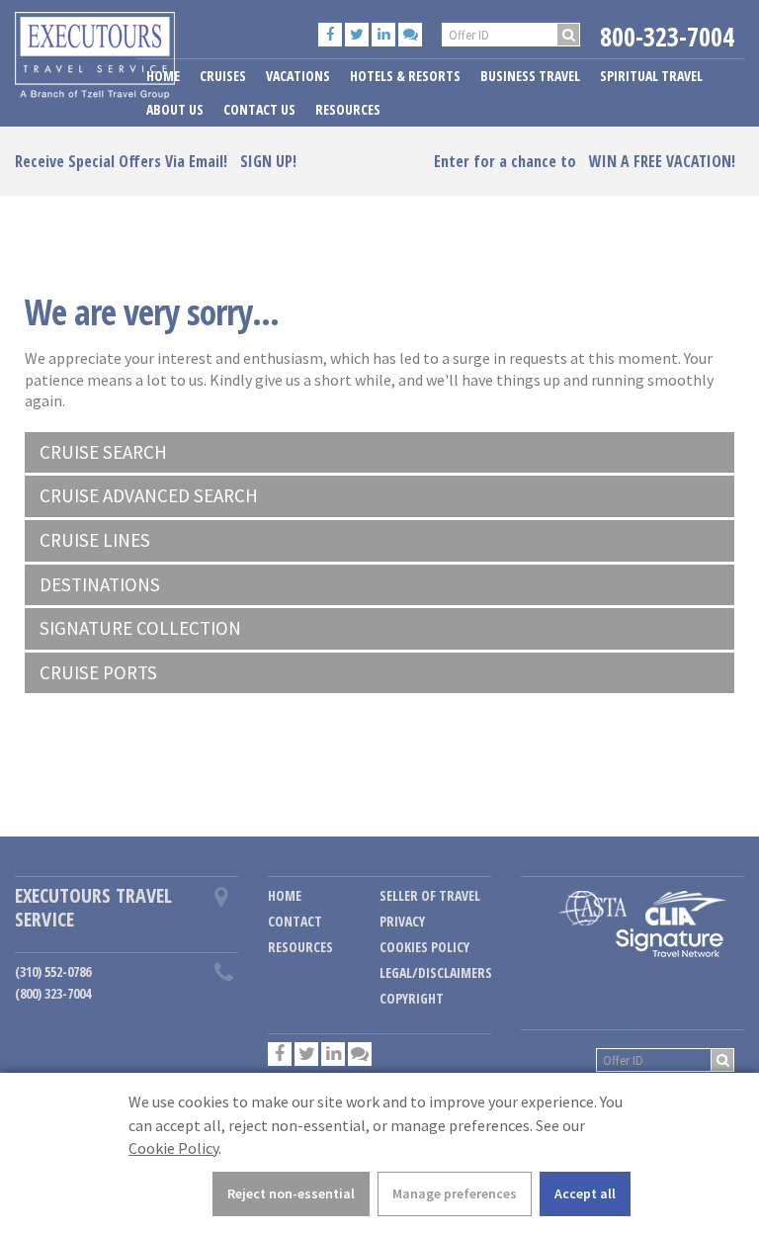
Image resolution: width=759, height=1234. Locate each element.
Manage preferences (454, 1193)
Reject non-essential (291, 1193)
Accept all (585, 1193)
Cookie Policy (173, 1148)
